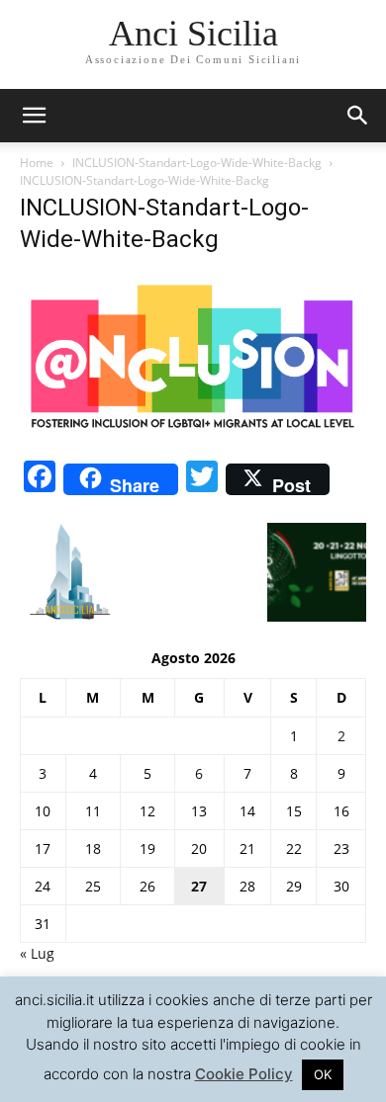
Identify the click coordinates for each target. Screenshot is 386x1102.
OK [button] (323, 1074)
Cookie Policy (244, 1073)
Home (36, 162)
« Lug (37, 953)
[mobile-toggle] (33, 115)
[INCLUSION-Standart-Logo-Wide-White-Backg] (193, 434)
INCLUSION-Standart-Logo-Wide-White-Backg (197, 162)
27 (199, 886)
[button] (358, 115)
